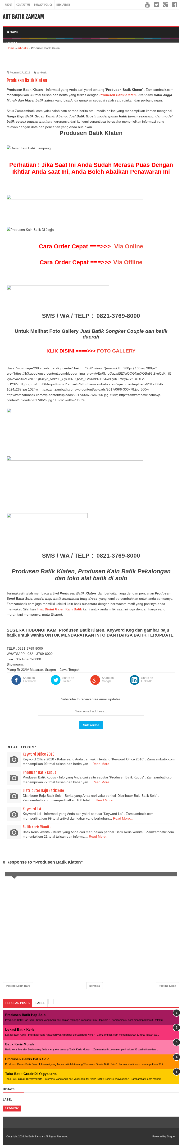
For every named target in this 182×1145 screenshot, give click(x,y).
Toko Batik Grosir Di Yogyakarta (31, 1074)
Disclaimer (63, 5)
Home (13, 32)
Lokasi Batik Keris (20, 1029)
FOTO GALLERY (116, 350)
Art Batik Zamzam (23, 16)
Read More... (102, 764)
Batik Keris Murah (19, 1044)
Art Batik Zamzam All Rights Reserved (46, 1136)
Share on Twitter (68, 679)
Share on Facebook (29, 679)
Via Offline (127, 262)
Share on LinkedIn (147, 679)
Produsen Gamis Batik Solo (27, 1059)
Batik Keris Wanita (37, 827)
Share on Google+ (108, 679)
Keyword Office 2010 (39, 754)
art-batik (42, 72)
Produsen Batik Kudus (39, 772)
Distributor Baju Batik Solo (43, 790)
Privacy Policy (43, 5)
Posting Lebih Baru (18, 985)
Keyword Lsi (32, 809)
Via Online (128, 246)
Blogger (171, 1136)
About (8, 5)
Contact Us (23, 5)
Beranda (94, 985)
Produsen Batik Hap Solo (25, 1015)
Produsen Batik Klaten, (118, 95)
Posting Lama (167, 985)
